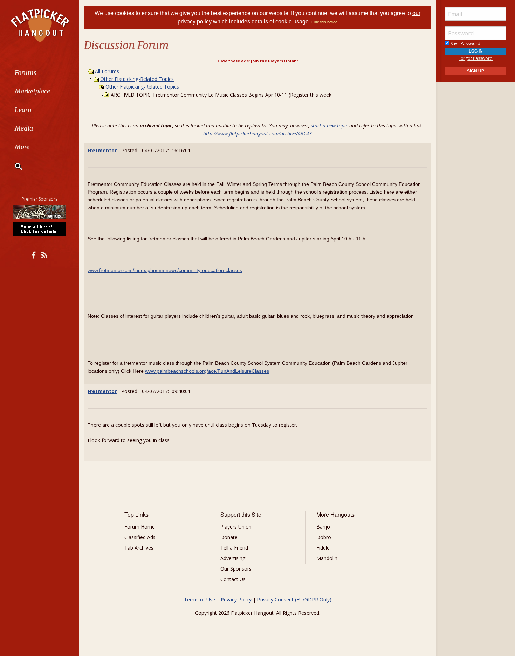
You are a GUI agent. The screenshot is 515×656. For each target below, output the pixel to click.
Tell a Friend (234, 547)
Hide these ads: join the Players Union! (258, 60)
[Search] (14, 166)
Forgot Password (476, 58)
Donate (229, 537)
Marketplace (32, 91)
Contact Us (233, 579)
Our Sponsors (236, 568)
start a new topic (329, 125)
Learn (23, 110)
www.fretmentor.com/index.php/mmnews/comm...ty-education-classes (165, 270)
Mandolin (326, 558)
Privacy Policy (236, 599)
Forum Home (139, 526)
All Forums (107, 71)
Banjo (323, 526)
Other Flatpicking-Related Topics (137, 79)
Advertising (232, 558)
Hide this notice (324, 22)
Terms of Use (199, 599)
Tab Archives (138, 547)
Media (24, 128)
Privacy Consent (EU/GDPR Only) (294, 599)
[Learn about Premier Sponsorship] (39, 229)
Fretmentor (102, 150)
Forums (25, 73)
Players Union (236, 526)
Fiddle (323, 547)
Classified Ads (140, 537)
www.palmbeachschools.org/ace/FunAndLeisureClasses (207, 371)
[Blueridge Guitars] (39, 212)
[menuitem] (39, 72)
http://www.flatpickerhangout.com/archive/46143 (257, 133)
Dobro (323, 537)
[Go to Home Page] (40, 25)
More (22, 147)
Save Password (464, 44)
